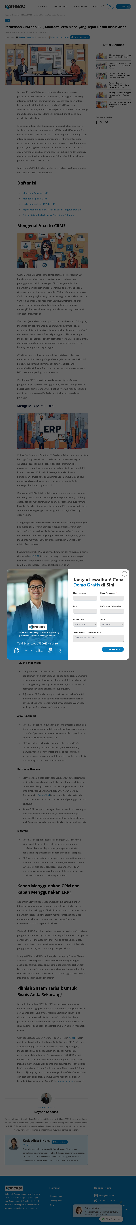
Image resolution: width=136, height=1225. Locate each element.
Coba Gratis (112, 649)
